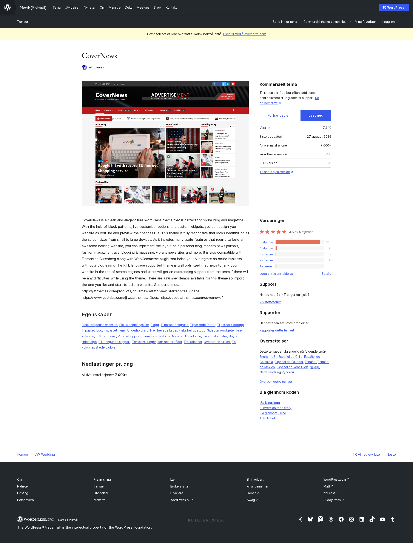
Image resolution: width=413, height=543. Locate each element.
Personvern (25, 500)
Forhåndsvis (278, 115)
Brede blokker (106, 347)
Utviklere (176, 493)
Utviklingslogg (270, 402)
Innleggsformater (215, 336)
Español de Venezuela (292, 367)
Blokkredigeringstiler (134, 325)
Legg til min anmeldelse (276, 273)
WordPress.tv (181, 500)
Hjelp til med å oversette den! (244, 34)
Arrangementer (257, 486)
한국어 (314, 367)
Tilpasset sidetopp (230, 325)
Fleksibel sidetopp (192, 330)
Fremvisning (102, 479)
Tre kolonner (193, 342)
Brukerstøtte (179, 486)
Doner (253, 493)
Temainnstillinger (144, 342)
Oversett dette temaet (276, 381)
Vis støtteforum (270, 302)
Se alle (326, 273)
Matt (329, 486)
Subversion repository (275, 408)
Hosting (22, 493)
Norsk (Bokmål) (68, 519)
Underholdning (137, 330)
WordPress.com (337, 479)
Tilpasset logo (92, 330)
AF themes (96, 67)
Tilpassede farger (202, 325)
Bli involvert (255, 479)
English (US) (268, 356)
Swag (253, 500)
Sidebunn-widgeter (221, 330)
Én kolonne (193, 336)
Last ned (315, 115)
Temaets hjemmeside (275, 172)
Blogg (155, 325)
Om (19, 479)
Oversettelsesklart (217, 342)
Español (310, 362)
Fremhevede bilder (163, 330)
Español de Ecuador (289, 362)
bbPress (331, 493)
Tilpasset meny (115, 330)
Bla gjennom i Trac (273, 413)
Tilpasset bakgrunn (174, 325)
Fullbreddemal (106, 336)
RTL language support (114, 342)
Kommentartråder (169, 342)
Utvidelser (101, 493)
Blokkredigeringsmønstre (100, 325)
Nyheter (177, 336)
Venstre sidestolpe (156, 336)
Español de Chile (290, 356)
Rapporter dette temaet (277, 330)
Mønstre (100, 500)
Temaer (22, 21)
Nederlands (268, 372)
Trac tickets (268, 418)
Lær (173, 479)
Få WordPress (394, 7)
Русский (288, 372)
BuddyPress (334, 500)
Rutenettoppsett (130, 336)
